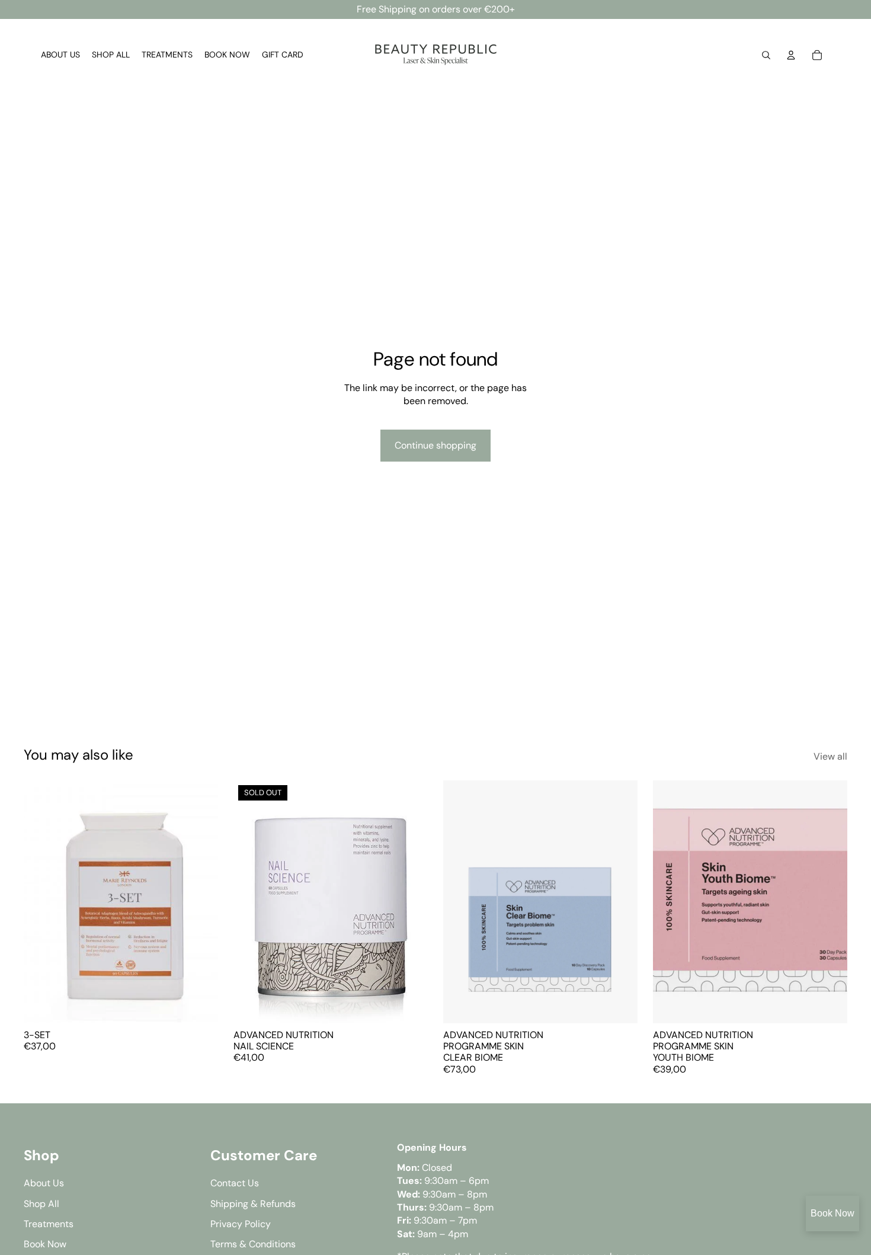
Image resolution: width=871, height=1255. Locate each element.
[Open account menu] (791, 55)
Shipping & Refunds (253, 1204)
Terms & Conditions (253, 1244)
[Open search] (766, 55)
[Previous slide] (461, 902)
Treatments (48, 1224)
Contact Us (234, 1183)
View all (830, 756)
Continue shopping (435, 445)
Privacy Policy (240, 1224)
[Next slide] (620, 902)
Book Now (832, 1213)
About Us (44, 1183)
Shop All (41, 1204)
